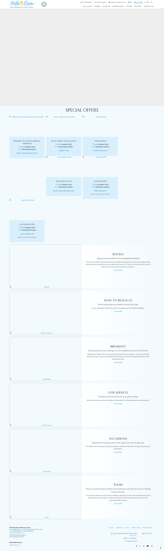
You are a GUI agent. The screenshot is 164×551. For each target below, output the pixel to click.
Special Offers (82, 110)
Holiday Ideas (118, 6)
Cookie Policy (136, 527)
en (148, 2)
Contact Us (148, 6)
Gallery (138, 6)
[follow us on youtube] (148, 546)
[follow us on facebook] (136, 546)
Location (106, 6)
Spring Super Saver (64, 181)
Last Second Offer (27, 224)
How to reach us (118, 300)
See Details (118, 270)
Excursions (118, 438)
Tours (118, 485)
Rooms (97, 6)
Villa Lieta (132, 535)
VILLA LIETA (87, 6)
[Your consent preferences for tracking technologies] (160, 547)
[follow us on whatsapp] (140, 546)
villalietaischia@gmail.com (16, 533)
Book (127, 527)
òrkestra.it (17, 545)
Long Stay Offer (100, 181)
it (145, 2)
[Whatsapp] (151, 2)
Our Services (118, 392)
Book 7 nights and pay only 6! (63, 141)
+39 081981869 (17, 531)
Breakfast (118, 346)
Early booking (100, 141)
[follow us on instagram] (144, 546)
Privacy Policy (148, 527)
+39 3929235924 (28, 531)
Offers (129, 6)
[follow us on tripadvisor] (152, 546)
